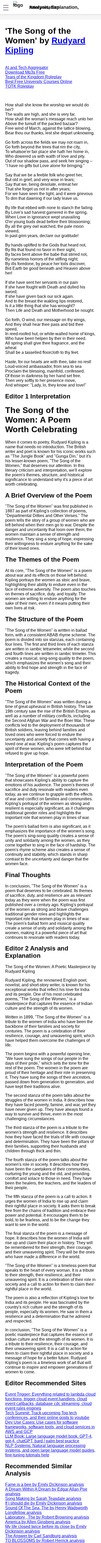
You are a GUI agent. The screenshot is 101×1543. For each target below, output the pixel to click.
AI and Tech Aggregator (26, 67)
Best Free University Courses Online (38, 81)
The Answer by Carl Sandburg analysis (41, 1536)
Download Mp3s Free (25, 72)
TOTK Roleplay (19, 86)
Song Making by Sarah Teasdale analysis (43, 1498)
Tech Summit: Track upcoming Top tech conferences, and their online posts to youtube (47, 1415)
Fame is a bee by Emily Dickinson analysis (44, 1484)
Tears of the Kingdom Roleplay (33, 77)
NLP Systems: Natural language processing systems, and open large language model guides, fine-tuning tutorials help (50, 1450)
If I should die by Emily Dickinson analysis (43, 1503)
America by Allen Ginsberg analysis (37, 1522)
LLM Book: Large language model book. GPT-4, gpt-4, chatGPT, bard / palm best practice (48, 1438)
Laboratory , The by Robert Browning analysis (47, 1517)
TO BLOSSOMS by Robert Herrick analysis (45, 1540)
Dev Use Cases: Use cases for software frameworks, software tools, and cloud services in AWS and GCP (50, 1427)
